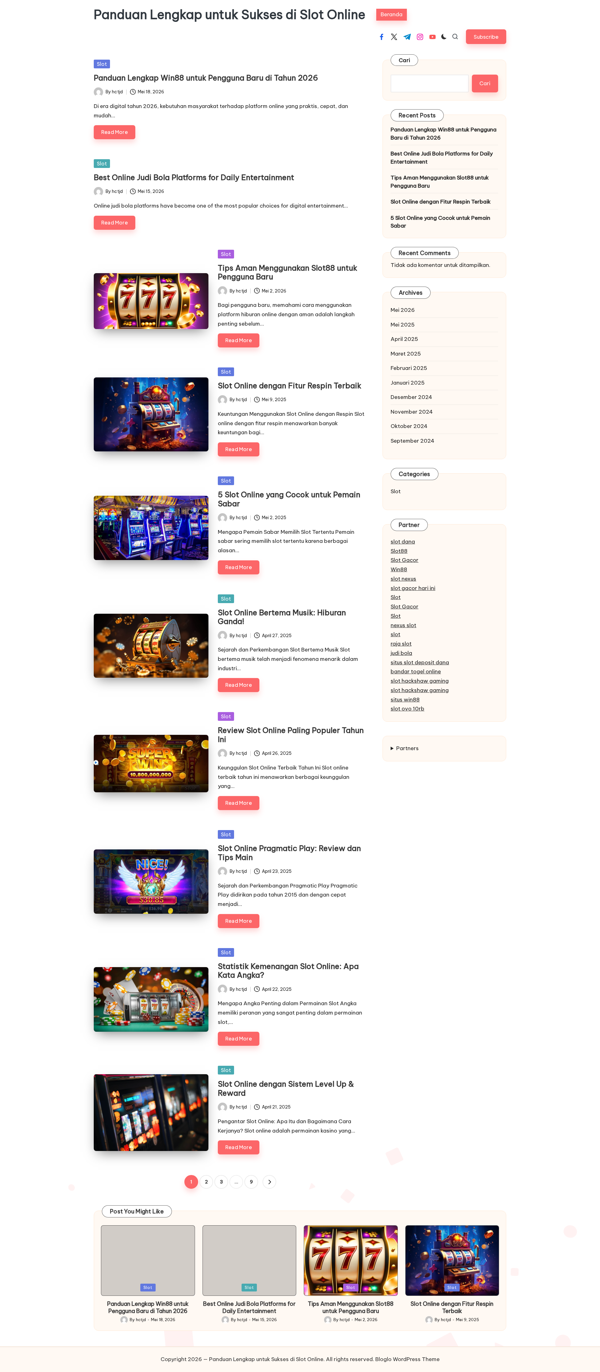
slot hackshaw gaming (420, 680)
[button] (486, 36)
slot (395, 634)
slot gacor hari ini (413, 588)
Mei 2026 (403, 310)
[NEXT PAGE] (269, 1182)
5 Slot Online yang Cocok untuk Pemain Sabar (289, 499)
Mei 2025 (403, 324)
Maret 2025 (406, 353)
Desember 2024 (411, 397)
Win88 (399, 569)
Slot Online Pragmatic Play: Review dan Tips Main (289, 852)
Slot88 (399, 551)
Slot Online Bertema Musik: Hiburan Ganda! (282, 617)
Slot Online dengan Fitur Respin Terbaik (289, 385)
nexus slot (403, 625)
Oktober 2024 (409, 426)
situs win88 (405, 699)
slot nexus (403, 578)
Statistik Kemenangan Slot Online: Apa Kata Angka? (288, 970)
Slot (102, 64)
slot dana (403, 541)
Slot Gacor (404, 560)
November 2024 (412, 411)
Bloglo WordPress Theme (407, 1359)
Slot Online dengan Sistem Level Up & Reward (286, 1088)
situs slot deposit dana (420, 662)
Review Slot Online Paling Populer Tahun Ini (291, 734)
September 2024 (412, 440)
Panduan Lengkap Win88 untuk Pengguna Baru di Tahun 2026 (206, 77)
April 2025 (404, 339)
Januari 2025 (408, 382)
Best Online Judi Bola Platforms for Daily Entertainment (194, 177)
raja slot (401, 643)
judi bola (401, 653)
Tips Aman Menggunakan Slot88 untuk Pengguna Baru (287, 272)
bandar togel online (416, 671)
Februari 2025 (409, 368)
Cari (404, 60)
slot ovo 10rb (407, 708)
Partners (407, 748)
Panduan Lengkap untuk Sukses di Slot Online (229, 15)
